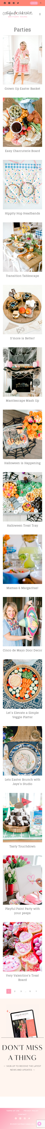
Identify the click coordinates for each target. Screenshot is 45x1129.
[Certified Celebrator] (17, 14)
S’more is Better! (22, 338)
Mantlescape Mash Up (22, 400)
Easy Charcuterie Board (22, 151)
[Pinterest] (14, 3)
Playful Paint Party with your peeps (22, 911)
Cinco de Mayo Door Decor (22, 650)
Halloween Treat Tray (22, 525)
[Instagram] (9, 3)
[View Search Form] (40, 3)
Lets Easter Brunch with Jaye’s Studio (22, 782)
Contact (22, 1114)
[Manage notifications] (39, 1124)
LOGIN (34, 3)
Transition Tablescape (22, 275)
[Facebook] (5, 3)
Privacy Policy (31, 1111)
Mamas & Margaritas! (22, 588)
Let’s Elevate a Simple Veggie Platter (22, 715)
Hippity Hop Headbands (22, 213)
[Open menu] (40, 14)
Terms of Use (12, 1111)
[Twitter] (18, 3)
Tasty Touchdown (22, 846)
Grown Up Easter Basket (22, 88)
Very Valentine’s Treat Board (22, 977)
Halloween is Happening (22, 463)
